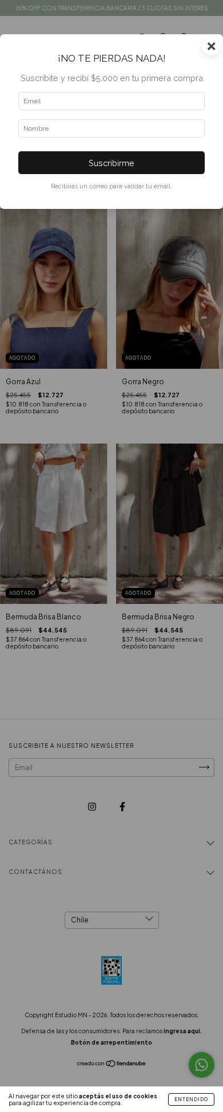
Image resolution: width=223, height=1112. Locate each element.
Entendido (191, 1099)
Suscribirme (111, 163)
